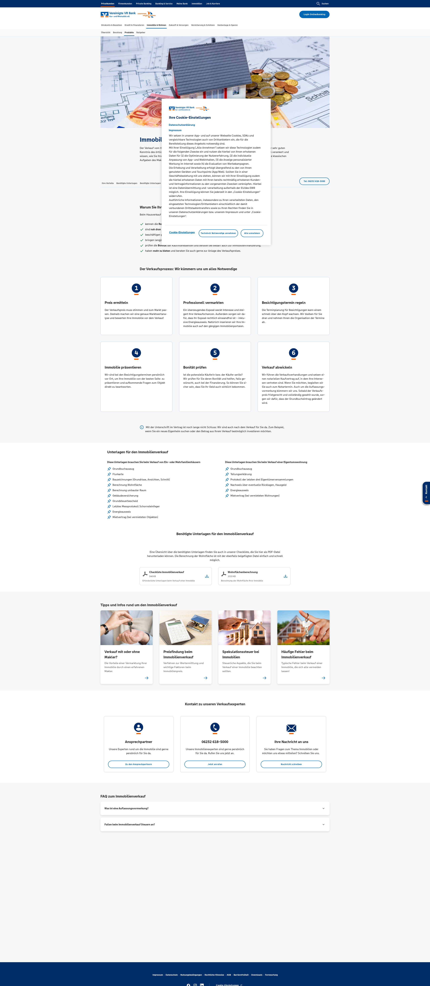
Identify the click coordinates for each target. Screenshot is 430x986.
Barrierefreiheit (241, 975)
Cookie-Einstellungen (182, 232)
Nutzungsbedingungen (191, 975)
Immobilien (197, 3)
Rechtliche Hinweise (214, 975)
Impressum (158, 975)
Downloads (256, 975)
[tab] (111, 25)
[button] (215, 808)
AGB (229, 975)
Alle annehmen (252, 233)
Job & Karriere (213, 3)
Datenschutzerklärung (182, 124)
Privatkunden (107, 3)
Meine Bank (182, 3)
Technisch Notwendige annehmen (218, 233)
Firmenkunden (125, 3)
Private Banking (143, 3)
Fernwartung (271, 975)
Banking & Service (164, 3)
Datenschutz (172, 975)
